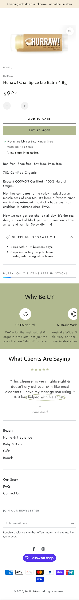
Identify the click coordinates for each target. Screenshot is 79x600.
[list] (39, 326)
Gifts (6, 450)
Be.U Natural (32, 591)
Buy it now (39, 130)
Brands (8, 457)
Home (6, 67)
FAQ (6, 486)
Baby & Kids (12, 444)
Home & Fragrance (17, 437)
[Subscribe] (73, 523)
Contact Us (11, 493)
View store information (23, 152)
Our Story (10, 479)
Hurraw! (8, 76)
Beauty (8, 430)
